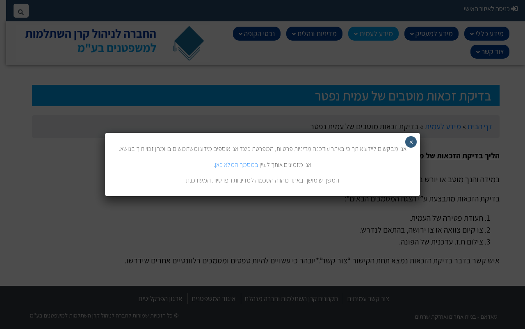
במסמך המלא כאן (236, 164)
